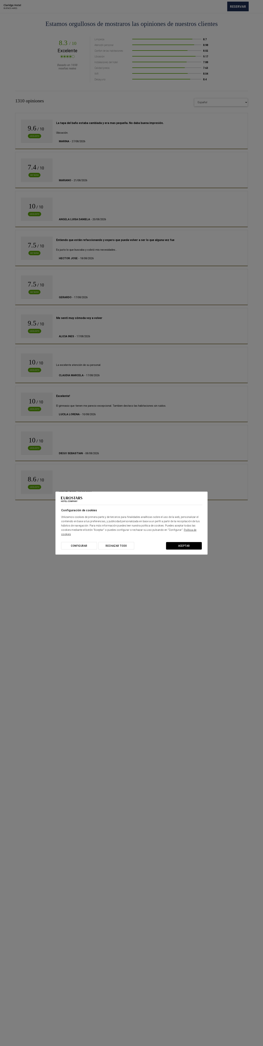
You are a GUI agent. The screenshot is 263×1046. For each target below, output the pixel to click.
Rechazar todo (116, 545)
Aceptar (184, 545)
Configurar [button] (79, 545)
